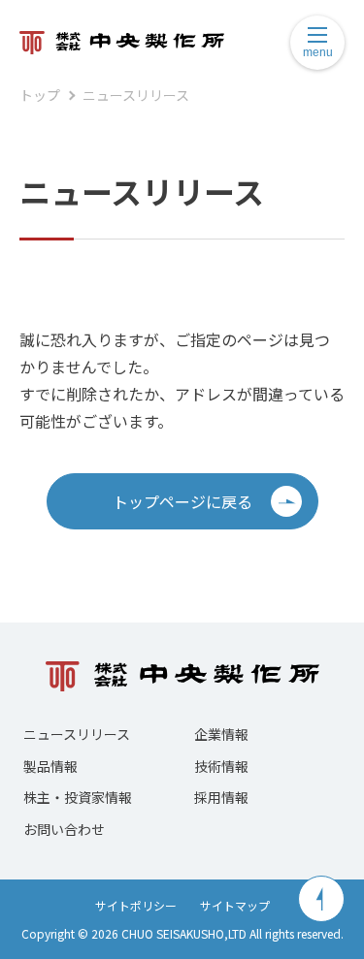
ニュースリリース (136, 95)
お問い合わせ (64, 829)
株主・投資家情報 (77, 797)
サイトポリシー (136, 905)
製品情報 (50, 766)
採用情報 (221, 797)
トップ (39, 95)
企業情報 (221, 734)
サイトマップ (235, 905)
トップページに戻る (182, 501)
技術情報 (221, 766)
